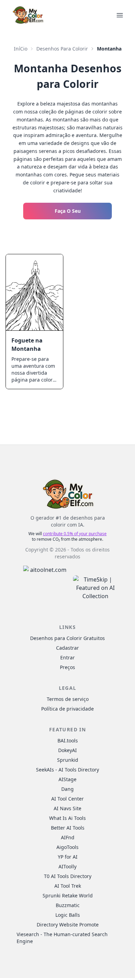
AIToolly (67, 866)
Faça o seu (68, 211)
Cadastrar (67, 648)
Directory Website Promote (68, 924)
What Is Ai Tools (67, 818)
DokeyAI (67, 750)
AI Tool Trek (67, 886)
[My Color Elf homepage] (27, 15)
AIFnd (67, 837)
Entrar (67, 657)
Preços (67, 667)
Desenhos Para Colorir (62, 48)
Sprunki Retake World (68, 895)
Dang (67, 789)
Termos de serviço (68, 699)
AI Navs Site (67, 808)
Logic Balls (67, 915)
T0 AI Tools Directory (67, 876)
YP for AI (68, 856)
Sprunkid (67, 760)
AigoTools (67, 847)
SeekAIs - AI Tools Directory (67, 769)
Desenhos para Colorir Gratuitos (67, 638)
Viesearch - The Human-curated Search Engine (62, 937)
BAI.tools (67, 740)
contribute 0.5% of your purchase (75, 534)
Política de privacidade (67, 708)
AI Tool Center (67, 798)
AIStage (67, 779)
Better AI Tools (67, 827)
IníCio (20, 48)
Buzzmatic (68, 905)
